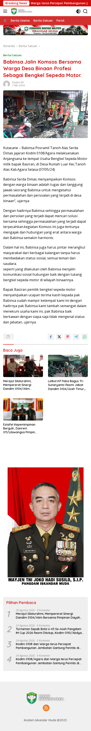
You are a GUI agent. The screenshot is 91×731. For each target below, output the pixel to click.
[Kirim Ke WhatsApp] (84, 337)
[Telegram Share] (76, 337)
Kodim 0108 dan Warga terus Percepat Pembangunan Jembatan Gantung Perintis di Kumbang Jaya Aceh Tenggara (47, 646)
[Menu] (6, 11)
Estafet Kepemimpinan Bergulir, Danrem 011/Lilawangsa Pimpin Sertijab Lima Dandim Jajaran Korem (19, 428)
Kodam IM (17, 82)
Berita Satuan (12, 55)
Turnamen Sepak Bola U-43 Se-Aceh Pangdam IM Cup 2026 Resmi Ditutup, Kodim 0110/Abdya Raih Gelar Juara (49, 631)
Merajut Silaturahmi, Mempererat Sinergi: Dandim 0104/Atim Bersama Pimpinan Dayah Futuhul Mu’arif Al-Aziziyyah (22, 385)
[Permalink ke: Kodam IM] (6, 83)
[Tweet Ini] (59, 337)
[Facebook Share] (51, 337)
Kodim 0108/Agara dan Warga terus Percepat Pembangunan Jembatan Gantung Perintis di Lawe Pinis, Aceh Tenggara (48, 661)
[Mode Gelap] (78, 11)
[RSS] (46, 708)
